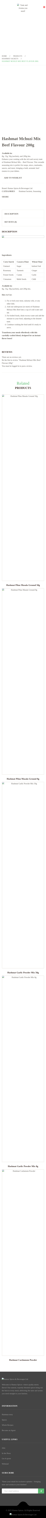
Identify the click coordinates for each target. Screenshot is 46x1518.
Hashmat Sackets (10, 59)
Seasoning (37, 191)
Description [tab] (11, 214)
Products (17, 56)
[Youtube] (11, 1399)
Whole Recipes (7, 1425)
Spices (4, 1420)
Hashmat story (7, 1415)
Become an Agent (8, 1430)
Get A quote (6, 1459)
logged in (15, 366)
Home (4, 56)
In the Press (6, 1453)
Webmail (5, 1464)
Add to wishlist (13, 178)
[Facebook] (2, 1399)
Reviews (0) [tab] (11, 222)
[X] (7, 1399)
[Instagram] (16, 1399)
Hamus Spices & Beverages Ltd (20, 188)
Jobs (3, 1448)
